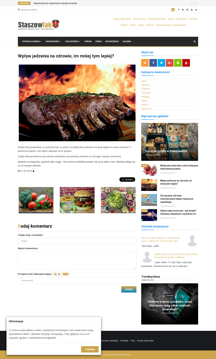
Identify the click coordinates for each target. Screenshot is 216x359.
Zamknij (90, 349)
